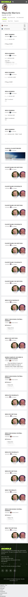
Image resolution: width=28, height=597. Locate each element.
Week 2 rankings (9, 129)
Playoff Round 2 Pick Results (13, 224)
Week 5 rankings (9, 72)
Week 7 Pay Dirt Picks (11, 528)
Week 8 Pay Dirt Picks (11, 471)
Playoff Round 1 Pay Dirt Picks (13, 281)
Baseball (4, 21)
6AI (6, 119)
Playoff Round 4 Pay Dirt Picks (14, 167)
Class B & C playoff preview (13, 148)
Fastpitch (16, 21)
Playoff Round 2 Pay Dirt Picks (14, 243)
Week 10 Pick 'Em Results (12, 300)
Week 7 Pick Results (10, 490)
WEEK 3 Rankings (9, 110)
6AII (6, 123)
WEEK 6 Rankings (9, 53)
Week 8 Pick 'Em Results (11, 452)
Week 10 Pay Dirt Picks (11, 338)
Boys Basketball (11, 17)
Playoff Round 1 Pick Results (13, 262)
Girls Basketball (20, 17)
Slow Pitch (10, 21)
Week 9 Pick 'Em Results (11, 395)
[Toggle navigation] (26, 2)
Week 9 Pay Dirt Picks (11, 414)
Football (4, 17)
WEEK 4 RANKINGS (9, 91)
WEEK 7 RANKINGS (9, 34)
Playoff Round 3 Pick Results (13, 186)
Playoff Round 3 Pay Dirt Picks (14, 205)
